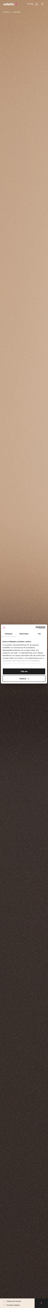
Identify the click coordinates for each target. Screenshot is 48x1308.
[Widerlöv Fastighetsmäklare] (10, 4)
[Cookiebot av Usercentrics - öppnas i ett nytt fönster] (35, 627)
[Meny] (42, 4)
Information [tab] (24, 634)
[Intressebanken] (36, 4)
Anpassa (22, 679)
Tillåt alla (24, 671)
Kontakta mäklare (13, 1305)
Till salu (30, 4)
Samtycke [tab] (9, 634)
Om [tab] (39, 634)
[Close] (41, 1303)
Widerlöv (6, 12)
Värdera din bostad (14, 1301)
